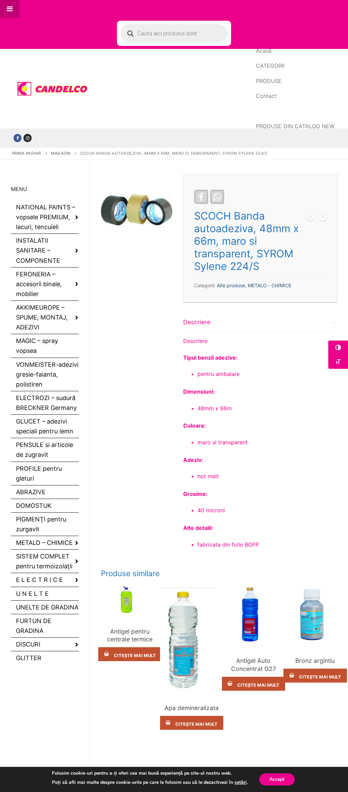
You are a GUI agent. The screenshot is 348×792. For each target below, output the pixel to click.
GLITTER (28, 657)
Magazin (61, 153)
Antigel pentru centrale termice (130, 635)
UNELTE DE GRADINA (47, 607)
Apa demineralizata (191, 707)
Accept (276, 779)
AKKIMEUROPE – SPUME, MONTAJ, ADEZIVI (42, 317)
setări (240, 782)
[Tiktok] (27, 138)
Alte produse (231, 285)
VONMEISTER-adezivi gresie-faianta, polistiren (47, 374)
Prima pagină (26, 153)
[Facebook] (17, 138)
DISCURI (28, 644)
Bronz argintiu (315, 660)
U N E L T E (32, 593)
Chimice (130, 620)
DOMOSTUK (34, 505)
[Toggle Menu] (9, 9)
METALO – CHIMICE (44, 542)
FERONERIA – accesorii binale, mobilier (39, 284)
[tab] (260, 431)
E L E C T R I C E (39, 579)
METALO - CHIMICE (269, 285)
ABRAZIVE (31, 492)
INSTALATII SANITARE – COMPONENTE (38, 250)
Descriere (196, 322)
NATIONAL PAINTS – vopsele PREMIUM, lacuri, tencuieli (45, 217)
